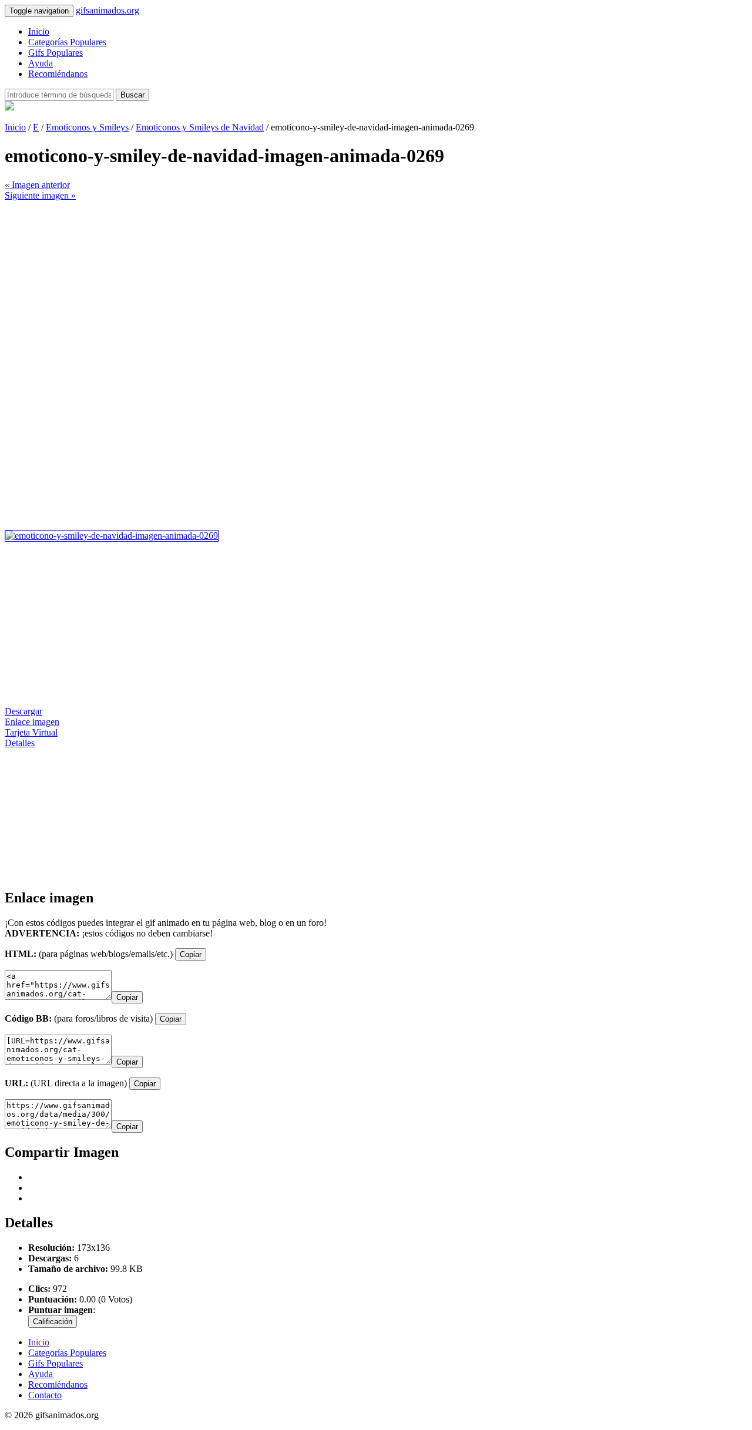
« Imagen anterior (37, 185)
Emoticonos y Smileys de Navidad (200, 127)
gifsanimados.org (107, 10)
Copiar (191, 954)
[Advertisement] (357, 283)
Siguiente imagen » (40, 195)
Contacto (45, 1395)
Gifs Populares (55, 53)
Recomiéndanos (58, 74)
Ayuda (40, 63)
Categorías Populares (67, 42)
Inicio (38, 31)
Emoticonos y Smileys (87, 127)
